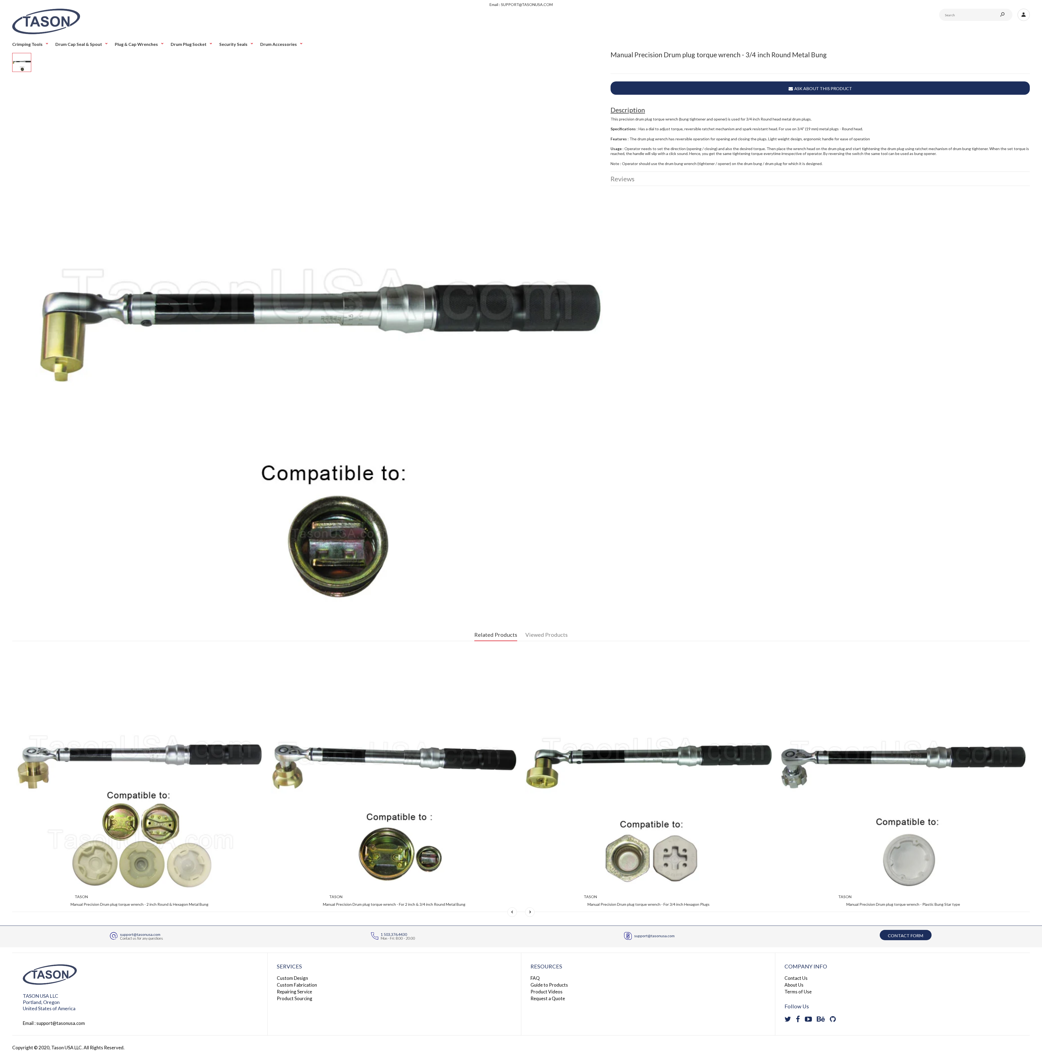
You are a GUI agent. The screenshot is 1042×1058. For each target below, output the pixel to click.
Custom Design (292, 978)
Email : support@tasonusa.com (54, 1023)
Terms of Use (798, 991)
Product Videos (546, 991)
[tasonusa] (46, 32)
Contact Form (905, 935)
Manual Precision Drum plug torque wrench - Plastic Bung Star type (903, 904)
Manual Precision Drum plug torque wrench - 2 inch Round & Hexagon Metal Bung (139, 904)
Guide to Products (549, 985)
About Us (793, 985)
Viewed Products (546, 634)
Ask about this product (823, 88)
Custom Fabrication (297, 985)
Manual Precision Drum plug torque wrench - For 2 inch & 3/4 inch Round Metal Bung (394, 904)
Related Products (495, 634)
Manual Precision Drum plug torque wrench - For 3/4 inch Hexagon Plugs (648, 904)
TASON (81, 896)
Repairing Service (294, 991)
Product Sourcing (294, 998)
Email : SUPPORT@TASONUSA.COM (521, 4)
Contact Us (796, 978)
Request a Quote (547, 998)
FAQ (535, 978)
